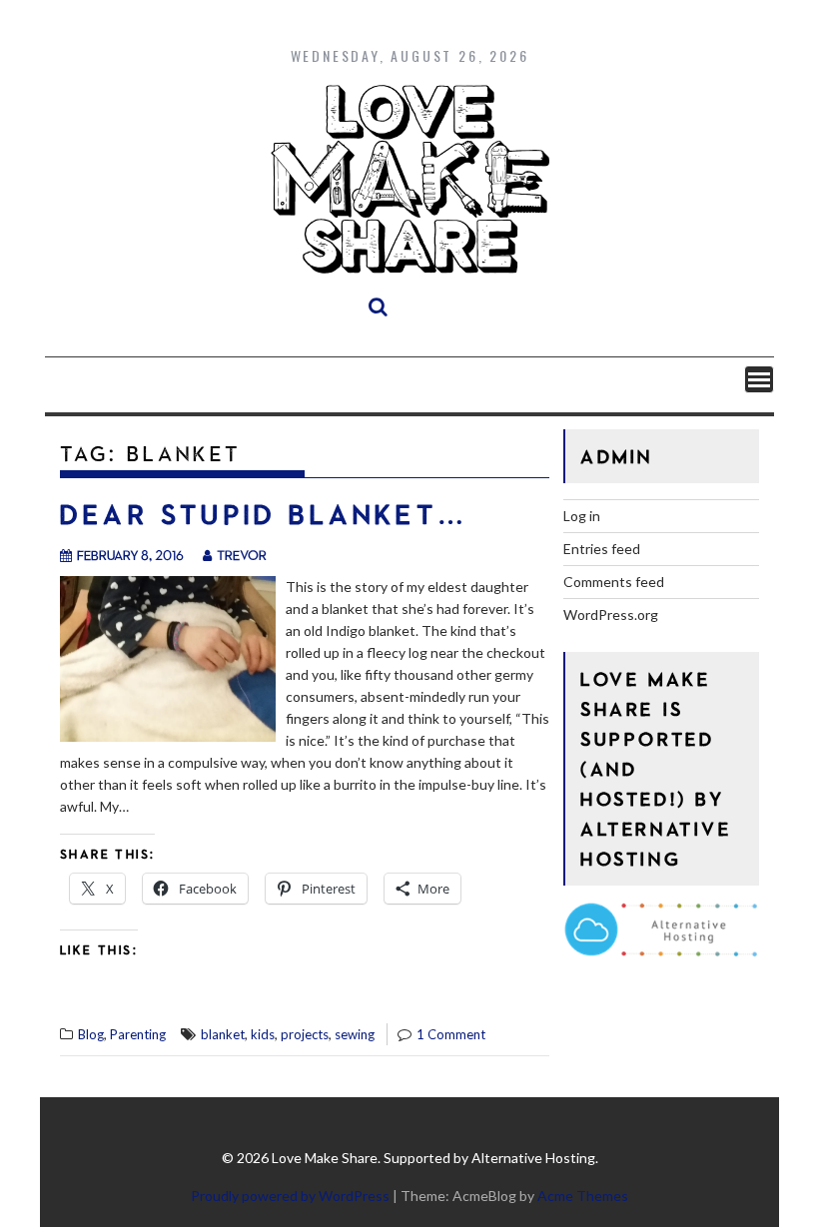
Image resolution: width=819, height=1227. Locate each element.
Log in (581, 515)
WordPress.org (610, 614)
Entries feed (601, 548)
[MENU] (759, 379)
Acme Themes (582, 1195)
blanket (223, 1034)
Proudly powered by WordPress (290, 1195)
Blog (91, 1034)
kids (263, 1034)
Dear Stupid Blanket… (264, 513)
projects (305, 1034)
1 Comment (450, 1034)
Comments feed (613, 581)
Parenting (138, 1034)
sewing (355, 1034)
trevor (242, 554)
